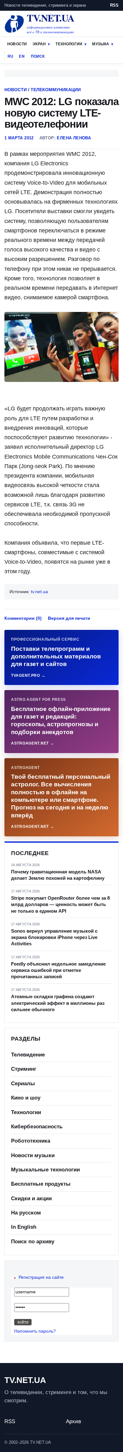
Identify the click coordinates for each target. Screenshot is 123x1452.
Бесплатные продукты (41, 1184)
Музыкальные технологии (45, 1170)
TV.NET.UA (25, 1380)
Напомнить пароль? (35, 1331)
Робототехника (30, 1141)
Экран (39, 44)
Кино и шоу (25, 1098)
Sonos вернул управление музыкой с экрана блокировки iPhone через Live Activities (54, 937)
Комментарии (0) (23, 618)
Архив (73, 1421)
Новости (17, 44)
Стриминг (23, 1069)
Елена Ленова (74, 138)
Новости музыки (33, 1155)
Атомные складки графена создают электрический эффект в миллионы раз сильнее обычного (57, 1003)
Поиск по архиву (32, 1242)
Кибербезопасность (36, 1127)
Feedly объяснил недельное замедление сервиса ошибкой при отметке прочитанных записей (58, 970)
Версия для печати (69, 618)
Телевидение (28, 1055)
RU (10, 56)
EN (21, 56)
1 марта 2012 (19, 138)
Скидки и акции (31, 1198)
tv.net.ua (39, 591)
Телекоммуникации (56, 89)
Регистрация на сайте (41, 1277)
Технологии (69, 44)
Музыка (100, 44)
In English (23, 1227)
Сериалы (23, 1084)
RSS (114, 5)
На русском (26, 1213)
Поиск (38, 56)
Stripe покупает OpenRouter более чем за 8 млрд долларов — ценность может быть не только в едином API (60, 904)
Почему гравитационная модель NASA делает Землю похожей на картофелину (57, 875)
